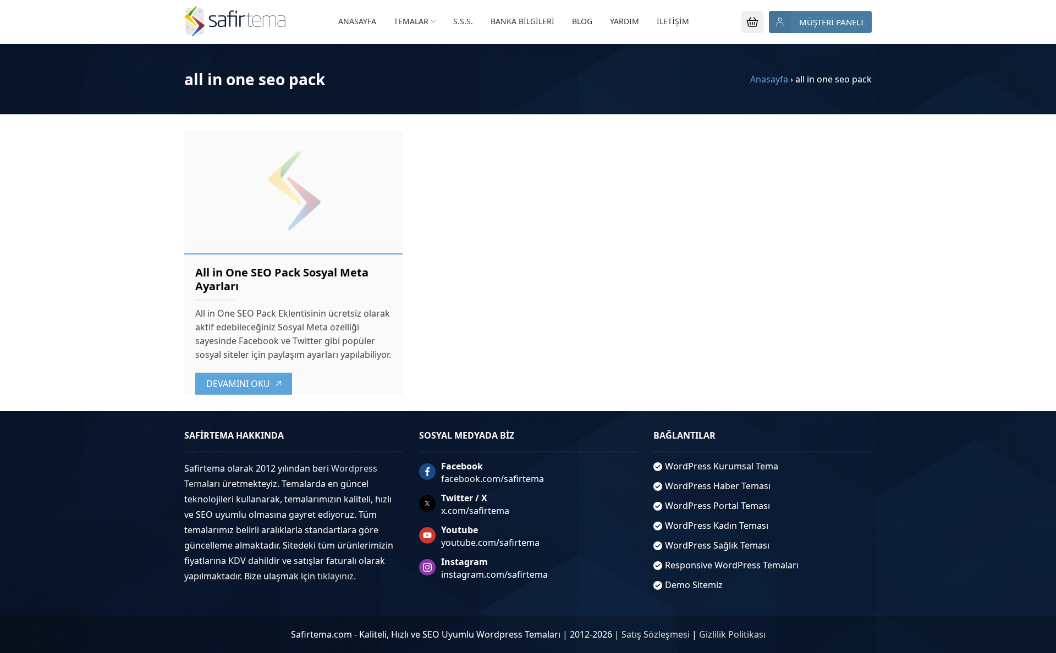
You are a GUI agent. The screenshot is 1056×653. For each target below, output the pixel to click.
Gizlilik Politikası (732, 634)
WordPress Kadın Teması (716, 525)
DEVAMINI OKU (238, 384)
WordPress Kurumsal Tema (721, 466)
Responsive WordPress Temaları (732, 565)
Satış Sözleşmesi (656, 634)
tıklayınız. (336, 576)
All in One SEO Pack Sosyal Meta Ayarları (282, 279)
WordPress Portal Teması (717, 506)
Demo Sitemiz (694, 585)
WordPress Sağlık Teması (717, 545)
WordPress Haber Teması (718, 486)
